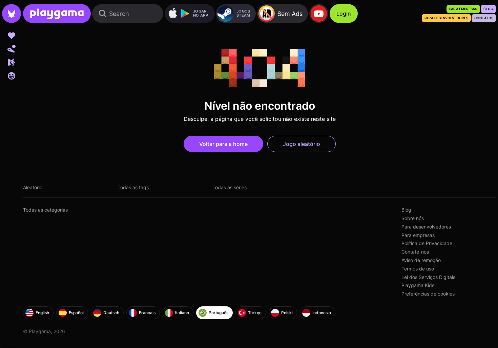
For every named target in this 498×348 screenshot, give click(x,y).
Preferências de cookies (428, 294)
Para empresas (418, 235)
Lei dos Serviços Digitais (428, 277)
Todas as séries (229, 187)
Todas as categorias (45, 210)
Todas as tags (133, 187)
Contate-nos (415, 252)
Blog (406, 210)
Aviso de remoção (421, 260)
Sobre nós (412, 218)
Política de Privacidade (426, 243)
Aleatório (32, 187)
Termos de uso (417, 268)
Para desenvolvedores (426, 227)
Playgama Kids (417, 285)
